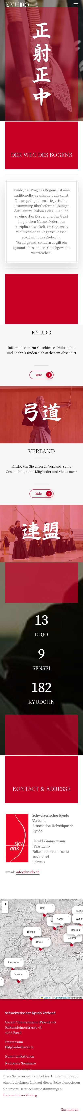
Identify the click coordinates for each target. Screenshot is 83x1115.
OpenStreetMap (62, 997)
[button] (76, 5)
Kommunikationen (19, 1056)
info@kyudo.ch (27, 872)
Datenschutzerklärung (20, 1095)
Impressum (14, 1042)
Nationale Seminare (20, 1063)
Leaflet (46, 997)
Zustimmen (69, 1109)
